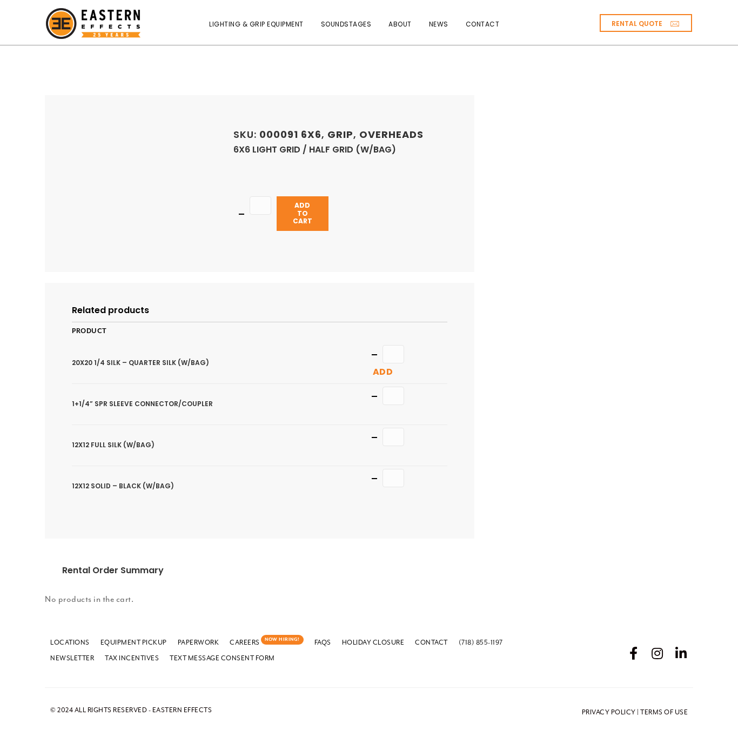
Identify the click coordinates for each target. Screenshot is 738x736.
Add (383, 372)
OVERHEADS (391, 134)
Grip (340, 134)
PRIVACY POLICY (609, 712)
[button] (646, 23)
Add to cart (302, 213)
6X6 (311, 134)
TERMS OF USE (664, 712)
